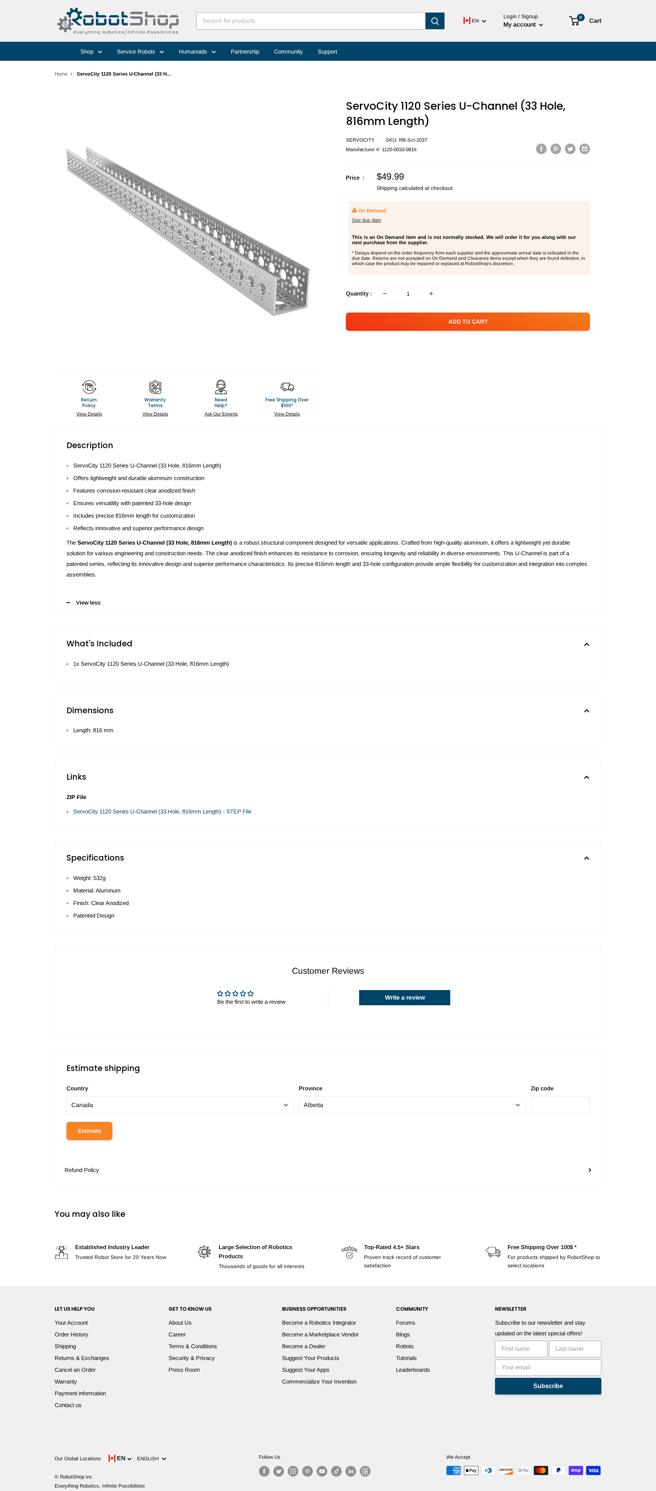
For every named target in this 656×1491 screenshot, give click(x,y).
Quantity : (359, 293)
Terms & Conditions (193, 1346)
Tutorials (406, 1358)
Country (77, 1088)
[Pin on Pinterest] (555, 148)
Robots (405, 1346)
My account (520, 24)
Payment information (80, 1393)
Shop (87, 51)
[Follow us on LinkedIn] (350, 1471)
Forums (405, 1322)
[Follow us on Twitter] (278, 1471)
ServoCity (360, 140)
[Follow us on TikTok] (336, 1471)
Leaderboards (413, 1369)
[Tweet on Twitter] (570, 148)
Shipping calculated (400, 188)
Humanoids (194, 51)
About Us (180, 1322)
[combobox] (311, 21)
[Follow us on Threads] (365, 1471)
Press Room (184, 1369)
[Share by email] (584, 148)
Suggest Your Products (310, 1358)
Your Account (71, 1322)
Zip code (542, 1088)
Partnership (245, 51)
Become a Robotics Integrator (319, 1322)
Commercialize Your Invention (319, 1381)
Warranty (66, 1381)
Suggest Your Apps (306, 1369)
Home (61, 74)
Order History (71, 1334)
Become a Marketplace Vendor (320, 1334)
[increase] (431, 294)
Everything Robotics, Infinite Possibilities (100, 1486)
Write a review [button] (405, 997)
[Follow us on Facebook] (264, 1471)
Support (327, 51)
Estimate (89, 1131)
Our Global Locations (78, 1458)
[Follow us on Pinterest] (307, 1471)
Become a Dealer (303, 1346)
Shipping (65, 1346)
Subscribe (548, 1386)
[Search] (435, 21)
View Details (89, 414)
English (149, 1458)
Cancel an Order (75, 1369)
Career (177, 1334)
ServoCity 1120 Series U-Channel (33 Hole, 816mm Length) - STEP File (162, 811)
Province (310, 1088)
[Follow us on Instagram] (293, 1471)
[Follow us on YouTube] (322, 1471)
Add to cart (468, 321)
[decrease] (385, 294)
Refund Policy (82, 1170)
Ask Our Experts (221, 414)
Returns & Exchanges (82, 1358)
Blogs (403, 1334)
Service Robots (137, 51)
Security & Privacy (192, 1358)
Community (288, 51)
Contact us (68, 1405)
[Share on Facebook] (541, 148)
